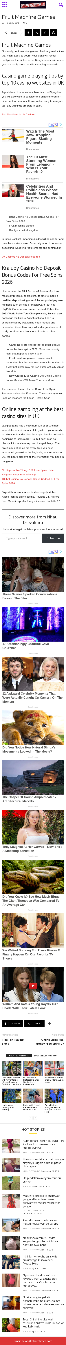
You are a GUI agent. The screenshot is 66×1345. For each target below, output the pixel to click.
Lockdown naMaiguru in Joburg (8, 1107)
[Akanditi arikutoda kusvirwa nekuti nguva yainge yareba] (11, 1225)
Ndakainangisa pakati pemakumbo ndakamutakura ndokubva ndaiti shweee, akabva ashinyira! (43, 1303)
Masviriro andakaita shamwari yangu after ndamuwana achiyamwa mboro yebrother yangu (41, 1201)
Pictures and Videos (33, 1211)
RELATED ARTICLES (19, 1055)
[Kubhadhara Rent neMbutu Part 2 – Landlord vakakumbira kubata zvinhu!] (11, 1146)
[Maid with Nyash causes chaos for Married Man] (33, 1096)
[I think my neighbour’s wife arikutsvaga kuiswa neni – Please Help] (11, 1262)
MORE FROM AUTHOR (45, 1055)
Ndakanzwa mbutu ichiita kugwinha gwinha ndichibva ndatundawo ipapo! (40, 1241)
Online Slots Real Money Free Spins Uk (50, 1041)
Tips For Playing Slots (13, 1041)
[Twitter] (36, 32)
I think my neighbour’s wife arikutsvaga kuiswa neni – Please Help (40, 1260)
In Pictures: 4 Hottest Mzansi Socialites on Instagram (31, 1081)
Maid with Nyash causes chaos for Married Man (32, 1107)
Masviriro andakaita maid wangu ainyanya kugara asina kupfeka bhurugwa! (43, 1163)
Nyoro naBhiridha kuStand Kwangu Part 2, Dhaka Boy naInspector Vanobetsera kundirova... (40, 1280)
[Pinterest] (45, 32)
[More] (49, 1023)
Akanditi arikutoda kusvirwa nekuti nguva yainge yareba (40, 1222)
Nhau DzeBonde (11, 1074)
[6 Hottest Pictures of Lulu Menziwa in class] (54, 1068)
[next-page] (35, 1118)
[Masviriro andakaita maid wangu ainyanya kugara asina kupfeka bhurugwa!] (11, 1165)
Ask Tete (52, 1101)
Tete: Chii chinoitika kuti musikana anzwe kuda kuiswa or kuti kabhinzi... (43, 1323)
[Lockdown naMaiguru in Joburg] (11, 1096)
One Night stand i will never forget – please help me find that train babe (11, 1081)
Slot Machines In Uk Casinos (18, 114)
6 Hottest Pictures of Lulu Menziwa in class (54, 1079)
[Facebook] (28, 32)
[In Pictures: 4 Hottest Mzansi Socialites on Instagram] (33, 1068)
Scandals (28, 1268)
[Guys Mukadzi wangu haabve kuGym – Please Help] (54, 1096)
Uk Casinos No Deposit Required (21, 256)
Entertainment (33, 1074)
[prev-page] (31, 1118)
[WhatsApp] (53, 32)
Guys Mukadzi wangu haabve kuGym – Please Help (53, 1108)
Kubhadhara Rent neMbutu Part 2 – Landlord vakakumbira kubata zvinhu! (43, 1144)
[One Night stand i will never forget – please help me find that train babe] (11, 1068)
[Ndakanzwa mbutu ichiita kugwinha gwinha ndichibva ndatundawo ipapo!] (11, 1243)
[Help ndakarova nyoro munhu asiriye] (11, 1183)
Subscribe (53, 538)
